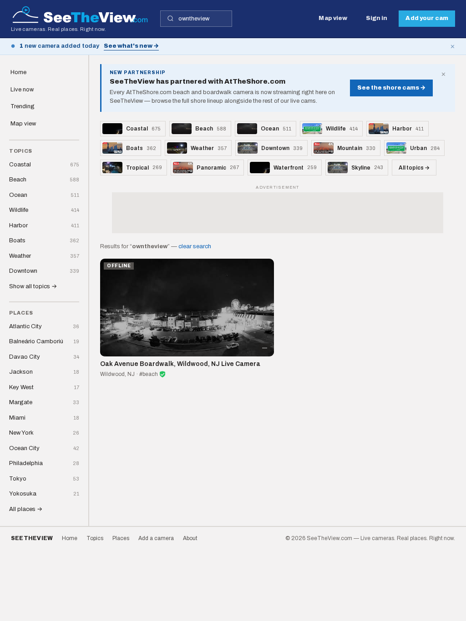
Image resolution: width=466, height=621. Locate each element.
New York (44, 433)
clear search (194, 246)
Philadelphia (44, 463)
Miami (44, 418)
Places (120, 538)
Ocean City (44, 448)
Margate (44, 402)
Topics (94, 538)
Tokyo (44, 479)
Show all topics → (33, 286)
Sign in (377, 18)
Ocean (44, 195)
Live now (22, 89)
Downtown (44, 271)
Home (18, 72)
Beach (44, 179)
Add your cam (426, 18)
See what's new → (131, 46)
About (190, 538)
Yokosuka (44, 494)
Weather (44, 256)
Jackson (44, 372)
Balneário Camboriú (44, 341)
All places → (25, 509)
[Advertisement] (277, 212)
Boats (44, 240)
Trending (22, 106)
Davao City (44, 357)
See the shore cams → (391, 88)
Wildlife (44, 210)
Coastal (44, 164)
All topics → (414, 168)
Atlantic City (44, 326)
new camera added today (59, 46)
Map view (333, 18)
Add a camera (156, 538)
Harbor (44, 225)
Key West (44, 387)
